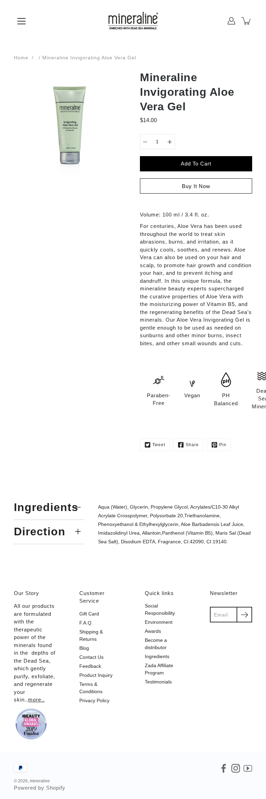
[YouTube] (247, 768)
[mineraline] (133, 20)
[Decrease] (145, 141)
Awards (153, 631)
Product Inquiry (96, 675)
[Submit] (244, 614)
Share (192, 444)
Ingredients (46, 507)
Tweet (158, 444)
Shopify (55, 788)
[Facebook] (223, 768)
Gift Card (89, 614)
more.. (36, 700)
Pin (223, 444)
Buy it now (196, 186)
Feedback (90, 666)
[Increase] (170, 141)
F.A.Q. (86, 623)
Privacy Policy (94, 700)
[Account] (231, 20)
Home (21, 57)
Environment (158, 622)
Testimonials (158, 682)
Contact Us (91, 657)
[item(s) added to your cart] (246, 20)
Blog (84, 648)
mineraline (40, 781)
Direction (39, 531)
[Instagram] (235, 768)
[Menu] (21, 21)
